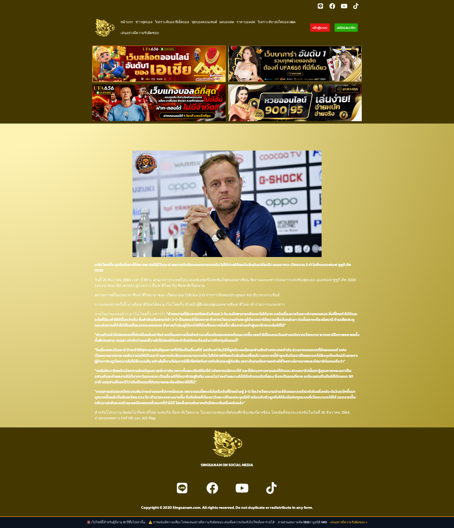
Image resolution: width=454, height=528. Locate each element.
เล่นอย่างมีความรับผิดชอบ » (348, 522)
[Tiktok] (356, 6)
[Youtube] (344, 6)
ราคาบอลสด (245, 22)
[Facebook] (332, 6)
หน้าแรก (127, 22)
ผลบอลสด (226, 22)
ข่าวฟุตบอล (144, 22)
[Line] (320, 6)
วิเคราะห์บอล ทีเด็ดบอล (172, 22)
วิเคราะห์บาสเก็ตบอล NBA (277, 22)
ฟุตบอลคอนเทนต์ (204, 22)
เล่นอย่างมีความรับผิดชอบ (140, 32)
